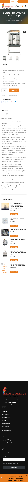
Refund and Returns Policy (7, 443)
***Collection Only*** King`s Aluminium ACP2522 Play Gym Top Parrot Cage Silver (17, 206)
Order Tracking (5, 451)
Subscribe (14, 467)
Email (6, 456)
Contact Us (4, 437)
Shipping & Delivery (6, 440)
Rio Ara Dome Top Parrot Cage (17, 218)
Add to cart (14, 90)
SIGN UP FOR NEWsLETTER (10, 463)
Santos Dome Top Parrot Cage (17, 240)
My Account (4, 449)
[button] (24, 32)
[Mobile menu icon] (26, 6)
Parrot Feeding (5, 426)
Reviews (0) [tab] (4, 114)
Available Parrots (5, 417)
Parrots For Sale (5, 414)
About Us (3, 434)
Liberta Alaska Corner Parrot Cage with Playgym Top (18, 252)
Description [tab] (4, 110)
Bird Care (3, 420)
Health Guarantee (5, 423)
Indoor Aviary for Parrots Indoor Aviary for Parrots (17, 264)
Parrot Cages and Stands (11, 95)
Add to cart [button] (14, 214)
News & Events (5, 446)
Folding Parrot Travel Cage (18, 229)
